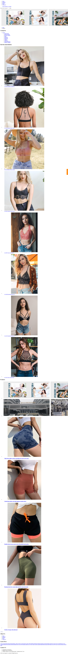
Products (3, 637)
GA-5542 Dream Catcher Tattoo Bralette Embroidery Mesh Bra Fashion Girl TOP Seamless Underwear (37, 643)
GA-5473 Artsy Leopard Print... (9, 377)
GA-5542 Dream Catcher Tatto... (9, 128)
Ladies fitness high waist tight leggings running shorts (15, 501)
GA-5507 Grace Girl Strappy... (9, 252)
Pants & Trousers (7, 34)
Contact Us (4, 4)
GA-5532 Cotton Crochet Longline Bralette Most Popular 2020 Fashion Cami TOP (42, 644)
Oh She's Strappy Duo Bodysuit (10, 629)
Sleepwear (6, 37)
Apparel (3, 32)
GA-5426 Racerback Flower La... (9, 294)
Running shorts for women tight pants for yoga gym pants (16, 586)
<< (0, 631)
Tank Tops (6, 38)
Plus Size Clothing (7, 35)
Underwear (6, 40)
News (3, 3)
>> (2, 631)
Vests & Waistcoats (7, 41)
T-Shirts (5, 39)
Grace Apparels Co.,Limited (6, 6)
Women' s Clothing (7, 42)
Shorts (5, 36)
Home (3, 1)
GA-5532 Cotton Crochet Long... (9, 211)
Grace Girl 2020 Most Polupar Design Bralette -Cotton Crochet (10, 643)
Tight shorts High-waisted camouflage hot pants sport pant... (16, 458)
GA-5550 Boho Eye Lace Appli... (9, 169)
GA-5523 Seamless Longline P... (9, 86)
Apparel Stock (6, 33)
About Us (3, 2)
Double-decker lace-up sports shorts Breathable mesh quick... (16, 544)
